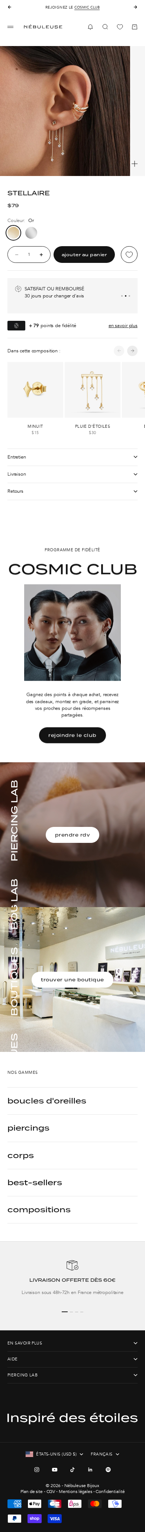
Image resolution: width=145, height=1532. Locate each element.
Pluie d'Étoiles (92, 426)
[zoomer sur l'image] (134, 163)
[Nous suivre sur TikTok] (72, 1470)
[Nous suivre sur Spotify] (108, 1470)
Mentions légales (75, 1491)
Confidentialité (110, 1491)
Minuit (35, 426)
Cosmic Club (87, 7)
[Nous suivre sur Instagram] (37, 1470)
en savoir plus (123, 325)
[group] (72, 1281)
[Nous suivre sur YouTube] (55, 1470)
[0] (120, 27)
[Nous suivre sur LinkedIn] (90, 1470)
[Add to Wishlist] (129, 254)
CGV (50, 1491)
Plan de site (31, 1491)
